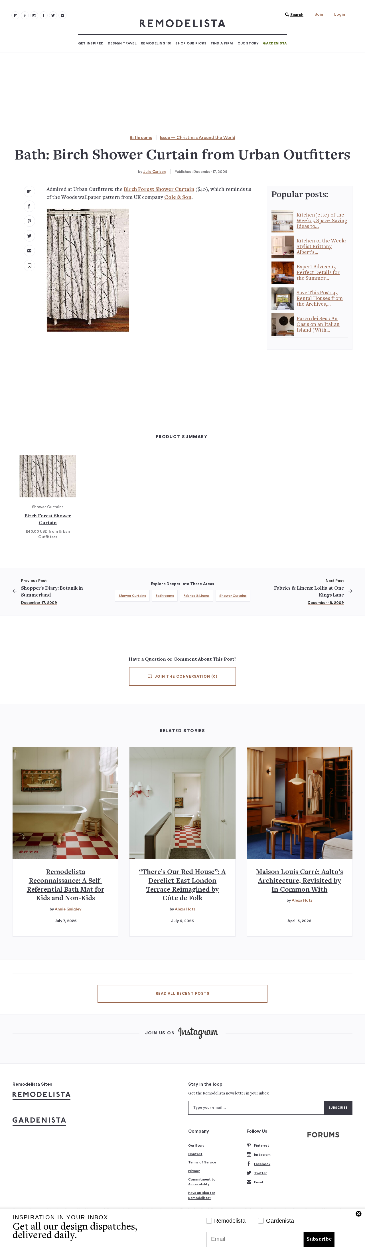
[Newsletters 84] (62, 15)
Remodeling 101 (156, 43)
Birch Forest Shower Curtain (159, 189)
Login (339, 15)
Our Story (248, 43)
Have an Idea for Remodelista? (201, 1195)
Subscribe (319, 1239)
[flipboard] (29, 191)
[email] (29, 250)
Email (258, 1182)
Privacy (194, 1171)
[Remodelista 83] (53, 15)
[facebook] (29, 206)
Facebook (262, 1164)
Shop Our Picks (190, 43)
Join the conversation (185, 676)
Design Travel (122, 43)
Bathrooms (141, 138)
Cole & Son (177, 197)
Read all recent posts (182, 993)
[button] (292, 15)
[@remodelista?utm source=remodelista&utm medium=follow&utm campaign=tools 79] (15, 15)
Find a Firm (222, 43)
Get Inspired (91, 43)
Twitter (260, 1173)
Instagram (262, 1154)
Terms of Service (202, 1162)
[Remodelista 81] (34, 15)
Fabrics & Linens (197, 595)
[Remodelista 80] (25, 15)
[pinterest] (29, 221)
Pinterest (261, 1145)
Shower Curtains (132, 595)
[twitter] (29, 236)
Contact (195, 1154)
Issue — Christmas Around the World (197, 138)
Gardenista (275, 43)
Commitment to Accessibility (202, 1182)
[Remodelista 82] (44, 15)
